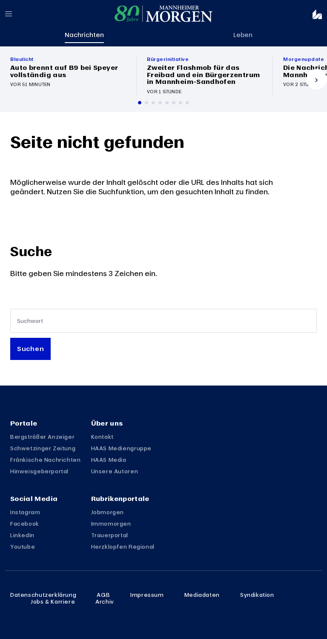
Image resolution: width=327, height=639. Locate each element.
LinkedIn (22, 535)
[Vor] (317, 79)
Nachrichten (84, 34)
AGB (103, 594)
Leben (242, 34)
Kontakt (102, 436)
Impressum (147, 594)
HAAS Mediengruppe (121, 448)
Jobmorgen (107, 512)
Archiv (104, 601)
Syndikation (257, 594)
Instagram (25, 512)
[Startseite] (163, 14)
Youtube (22, 546)
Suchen (30, 348)
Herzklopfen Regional (123, 546)
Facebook (24, 523)
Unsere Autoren (114, 471)
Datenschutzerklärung (43, 594)
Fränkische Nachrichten (45, 459)
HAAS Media (108, 459)
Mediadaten (202, 594)
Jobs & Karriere (53, 601)
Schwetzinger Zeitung (42, 448)
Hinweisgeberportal (39, 471)
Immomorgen (111, 523)
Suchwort (30, 321)
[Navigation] (15, 13)
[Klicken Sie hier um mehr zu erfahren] (68, 75)
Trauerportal (109, 535)
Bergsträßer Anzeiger (42, 436)
